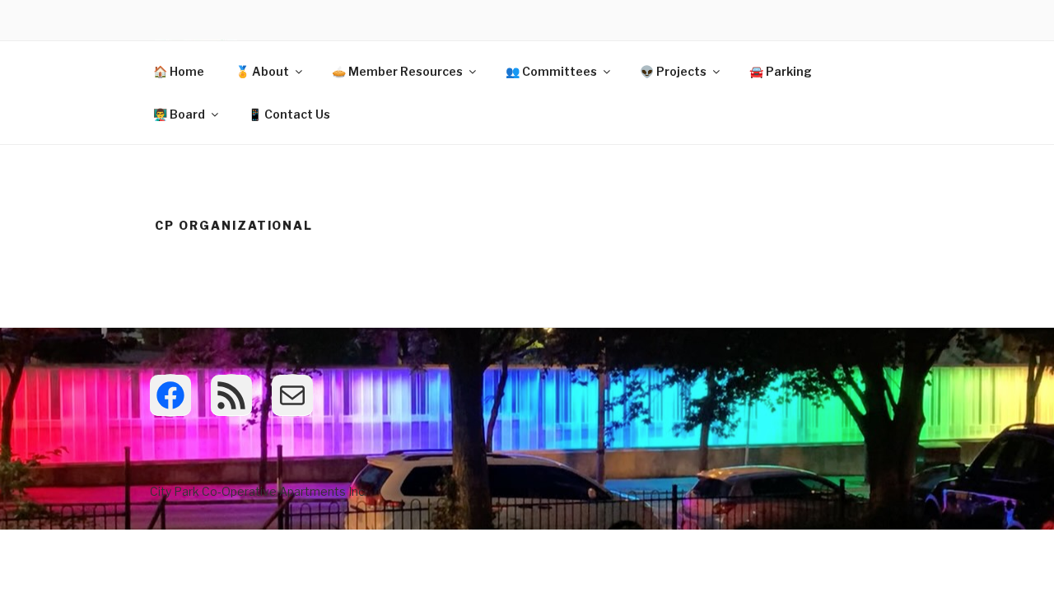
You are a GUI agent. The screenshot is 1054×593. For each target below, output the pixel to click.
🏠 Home (178, 71)
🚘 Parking (780, 71)
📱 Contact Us (289, 114)
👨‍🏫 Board (179, 114)
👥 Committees (551, 71)
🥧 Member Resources (397, 71)
